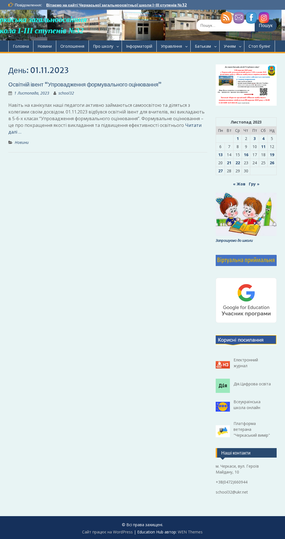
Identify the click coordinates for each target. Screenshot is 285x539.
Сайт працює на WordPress (107, 532)
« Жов (239, 184)
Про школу (103, 46)
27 (220, 170)
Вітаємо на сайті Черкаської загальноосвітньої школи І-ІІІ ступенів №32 (116, 5)
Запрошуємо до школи (234, 240)
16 (246, 154)
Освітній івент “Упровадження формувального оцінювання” (84, 84)
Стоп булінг (260, 46)
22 (237, 162)
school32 (66, 93)
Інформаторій (139, 46)
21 (229, 162)
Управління (171, 46)
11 (263, 146)
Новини (45, 46)
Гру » (254, 184)
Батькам (203, 46)
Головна (21, 46)
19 (272, 154)
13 (220, 154)
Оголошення (72, 46)
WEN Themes (190, 532)
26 (272, 162)
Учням (230, 46)
